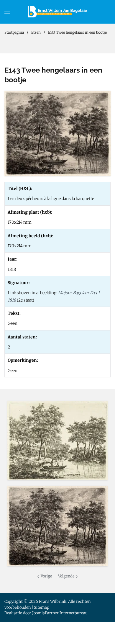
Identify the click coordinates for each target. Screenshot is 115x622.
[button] (7, 12)
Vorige (46, 576)
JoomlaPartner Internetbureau (60, 613)
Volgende (66, 576)
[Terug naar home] (57, 12)
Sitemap (41, 607)
